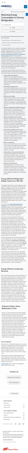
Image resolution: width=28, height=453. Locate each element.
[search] (25, 2)
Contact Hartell (4, 363)
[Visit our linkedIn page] (19, 424)
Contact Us (6, 403)
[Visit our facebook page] (15, 424)
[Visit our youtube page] (23, 424)
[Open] (25, 6)
